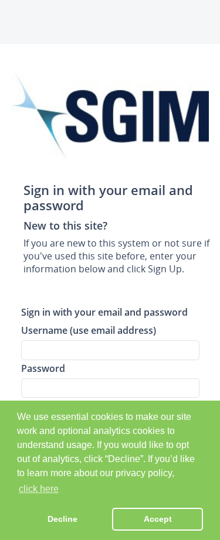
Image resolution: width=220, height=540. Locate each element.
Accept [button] (158, 519)
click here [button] (39, 489)
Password (43, 368)
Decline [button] (62, 519)
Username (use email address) (88, 330)
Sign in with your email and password (104, 312)
